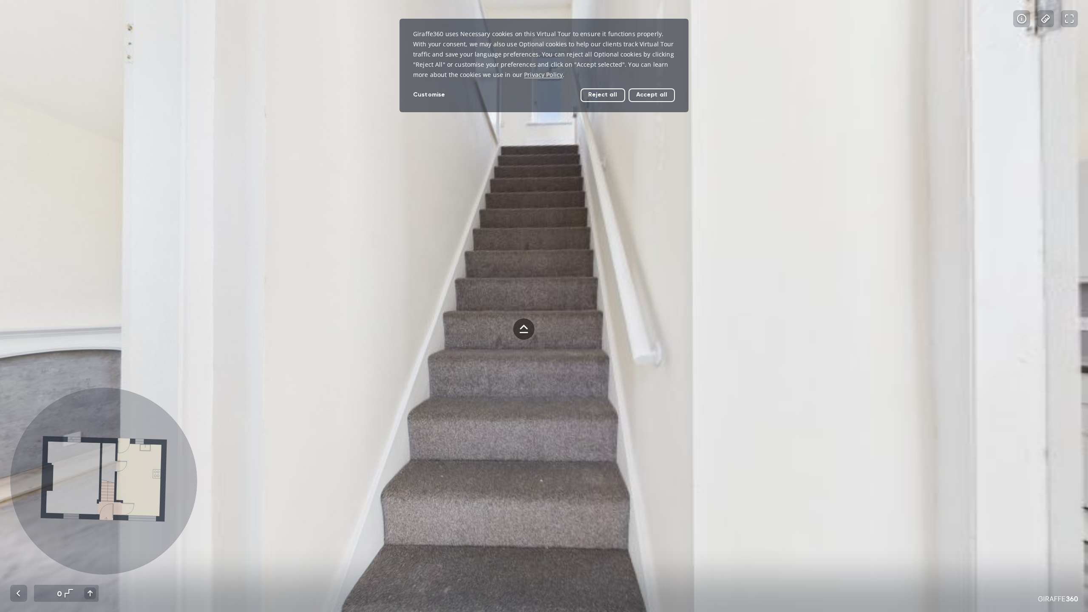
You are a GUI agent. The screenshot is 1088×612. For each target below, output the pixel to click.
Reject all (602, 94)
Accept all (651, 94)
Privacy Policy (543, 75)
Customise (429, 94)
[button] (103, 481)
